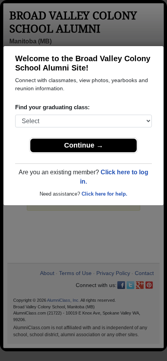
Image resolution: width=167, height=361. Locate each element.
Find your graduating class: (52, 107)
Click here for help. (104, 194)
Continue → (83, 145)
